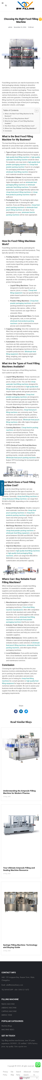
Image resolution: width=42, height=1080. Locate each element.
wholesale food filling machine (17, 172)
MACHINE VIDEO (8, 1029)
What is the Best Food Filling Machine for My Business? (19, 115)
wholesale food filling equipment (17, 533)
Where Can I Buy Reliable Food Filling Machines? (21, 128)
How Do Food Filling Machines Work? (17, 118)
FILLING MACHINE (8, 1004)
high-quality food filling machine (17, 157)
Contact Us (2, 488)
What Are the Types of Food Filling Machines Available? (19, 122)
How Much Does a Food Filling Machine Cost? (20, 126)
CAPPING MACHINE (9, 1011)
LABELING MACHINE (9, 1008)
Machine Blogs (7, 1026)
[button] (16, 711)
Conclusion (8, 131)
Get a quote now (20, 1046)
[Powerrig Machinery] (25, 5)
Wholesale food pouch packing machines (21, 458)
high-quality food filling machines (28, 551)
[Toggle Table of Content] (35, 110)
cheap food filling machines (27, 496)
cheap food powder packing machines (20, 530)
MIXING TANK (7, 1015)
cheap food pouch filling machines (18, 192)
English (26, 1078)
